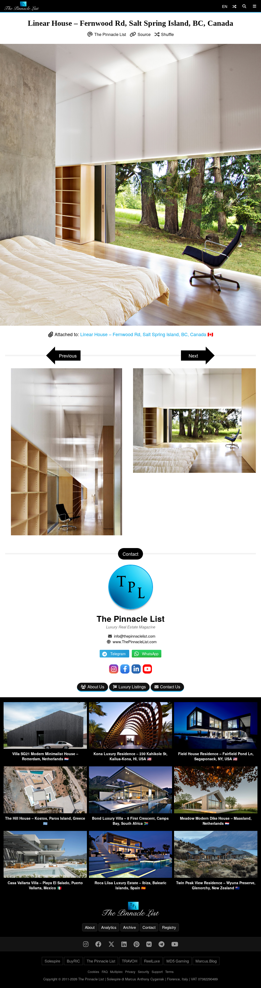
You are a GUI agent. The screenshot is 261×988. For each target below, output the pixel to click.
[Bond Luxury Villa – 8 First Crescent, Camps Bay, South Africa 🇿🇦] (130, 811)
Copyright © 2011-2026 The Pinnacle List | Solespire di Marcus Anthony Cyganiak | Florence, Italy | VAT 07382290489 (130, 979)
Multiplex (116, 971)
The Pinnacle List (110, 34)
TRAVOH (129, 961)
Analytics (108, 927)
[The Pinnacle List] (130, 909)
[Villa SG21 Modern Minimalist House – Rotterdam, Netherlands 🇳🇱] (45, 747)
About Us (95, 687)
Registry (169, 927)
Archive (129, 927)
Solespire (52, 961)
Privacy (130, 971)
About (90, 927)
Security (143, 971)
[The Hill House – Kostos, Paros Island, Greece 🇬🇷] (45, 811)
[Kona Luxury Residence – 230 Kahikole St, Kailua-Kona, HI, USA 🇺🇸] (130, 747)
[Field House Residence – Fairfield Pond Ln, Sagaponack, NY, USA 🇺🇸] (215, 747)
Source (144, 34)
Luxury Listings (132, 687)
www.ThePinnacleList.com (135, 641)
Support (157, 971)
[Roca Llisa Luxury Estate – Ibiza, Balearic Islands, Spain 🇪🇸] (130, 876)
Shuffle (167, 34)
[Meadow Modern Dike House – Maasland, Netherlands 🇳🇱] (215, 811)
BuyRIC (73, 961)
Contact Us (170, 687)
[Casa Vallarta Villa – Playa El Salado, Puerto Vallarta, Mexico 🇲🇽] (45, 876)
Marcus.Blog (206, 961)
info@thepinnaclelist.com (134, 636)
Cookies (93, 971)
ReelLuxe (152, 961)
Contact (148, 927)
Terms (169, 971)
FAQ (105, 971)
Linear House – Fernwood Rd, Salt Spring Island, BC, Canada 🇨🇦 (146, 334)
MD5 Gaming (177, 961)
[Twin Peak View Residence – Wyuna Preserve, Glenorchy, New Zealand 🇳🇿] (215, 876)
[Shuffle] (234, 6)
